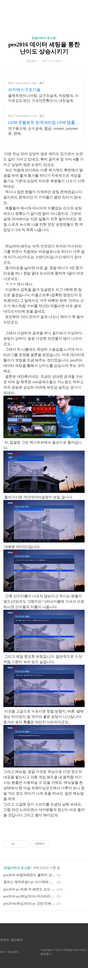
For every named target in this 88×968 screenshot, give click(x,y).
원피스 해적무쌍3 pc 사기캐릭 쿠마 (29, 882)
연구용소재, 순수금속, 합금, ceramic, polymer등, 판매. (43, 131)
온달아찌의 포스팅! (44, 38)
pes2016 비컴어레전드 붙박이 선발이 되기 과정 (29, 875)
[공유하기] (18, 844)
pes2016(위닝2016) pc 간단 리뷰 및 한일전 (29, 903)
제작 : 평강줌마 (9, 952)
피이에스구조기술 (24, 89)
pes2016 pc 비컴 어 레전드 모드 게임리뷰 (29, 889)
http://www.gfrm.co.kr (22, 115)
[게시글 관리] (24, 844)
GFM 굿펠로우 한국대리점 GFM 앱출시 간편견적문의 (43, 122)
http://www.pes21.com (22, 83)
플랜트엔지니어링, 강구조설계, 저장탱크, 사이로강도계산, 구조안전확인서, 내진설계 (43, 98)
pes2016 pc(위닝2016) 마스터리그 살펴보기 (29, 896)
